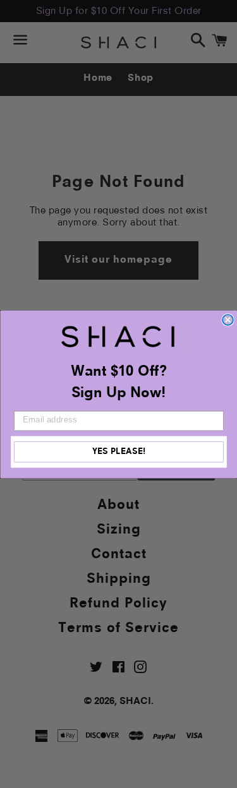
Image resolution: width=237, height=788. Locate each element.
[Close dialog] (227, 319)
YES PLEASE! (118, 452)
